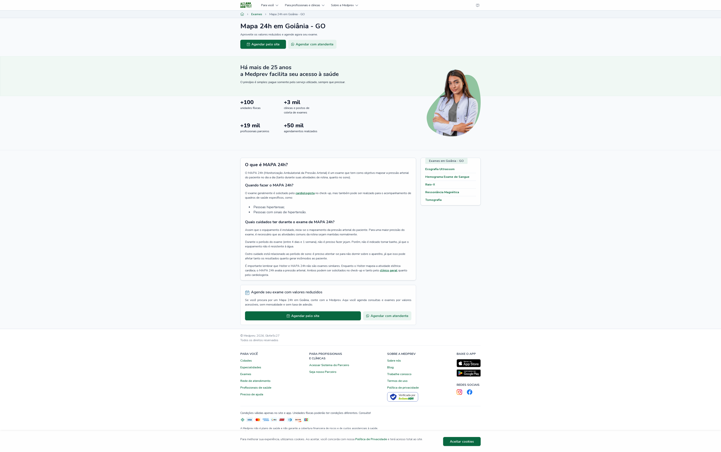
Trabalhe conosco (399, 374)
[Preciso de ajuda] (478, 5)
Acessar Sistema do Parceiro (329, 365)
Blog (390, 367)
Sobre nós (394, 361)
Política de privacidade (403, 388)
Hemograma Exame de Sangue (447, 177)
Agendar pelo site (265, 44)
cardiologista (305, 193)
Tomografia (433, 200)
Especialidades (250, 367)
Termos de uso (397, 381)
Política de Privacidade (371, 439)
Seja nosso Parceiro (322, 372)
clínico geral (388, 270)
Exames (256, 14)
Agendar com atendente (314, 44)
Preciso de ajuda (251, 394)
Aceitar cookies (462, 441)
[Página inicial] (242, 14)
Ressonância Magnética (442, 192)
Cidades (246, 361)
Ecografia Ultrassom (440, 169)
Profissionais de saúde (255, 388)
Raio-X (430, 184)
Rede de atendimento (255, 381)
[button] (269, 5)
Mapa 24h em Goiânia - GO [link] (287, 14)
